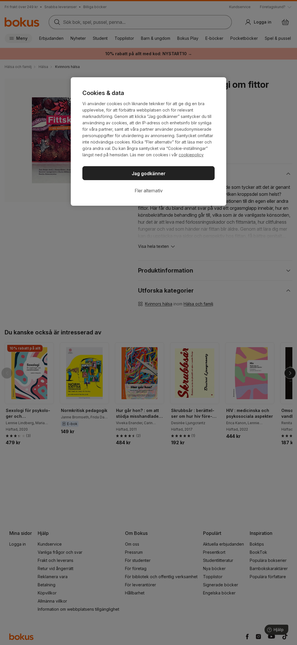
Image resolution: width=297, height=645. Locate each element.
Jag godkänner (149, 173)
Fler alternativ (149, 190)
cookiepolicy (191, 154)
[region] (148, 141)
